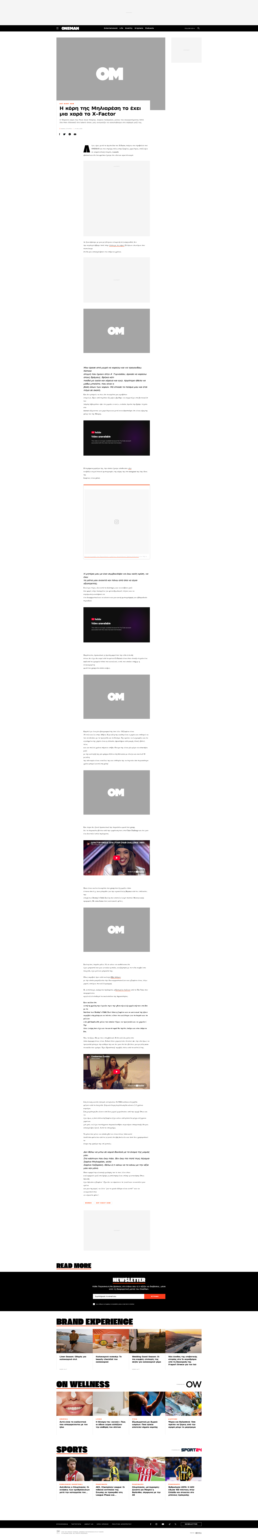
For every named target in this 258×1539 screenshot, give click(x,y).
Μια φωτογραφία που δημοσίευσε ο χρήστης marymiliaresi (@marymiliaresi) (111, 556)
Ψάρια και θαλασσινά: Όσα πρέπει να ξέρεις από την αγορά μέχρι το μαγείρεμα (182, 1424)
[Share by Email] (75, 134)
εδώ (129, 468)
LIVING (99, 1419)
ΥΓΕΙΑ (134, 1419)
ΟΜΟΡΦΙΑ (64, 1419)
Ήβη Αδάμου (116, 977)
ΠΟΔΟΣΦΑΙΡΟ (101, 1484)
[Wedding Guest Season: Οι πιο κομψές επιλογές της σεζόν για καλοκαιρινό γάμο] (147, 1341)
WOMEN (88, 1203)
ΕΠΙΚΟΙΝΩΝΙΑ (62, 1524)
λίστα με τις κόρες (116, 245)
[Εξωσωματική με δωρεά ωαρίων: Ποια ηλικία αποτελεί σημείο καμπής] (147, 1404)
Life (121, 28)
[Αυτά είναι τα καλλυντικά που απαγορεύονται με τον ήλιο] (74, 1404)
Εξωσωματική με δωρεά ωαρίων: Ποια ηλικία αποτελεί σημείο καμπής (145, 1424)
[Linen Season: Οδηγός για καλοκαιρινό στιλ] (74, 1341)
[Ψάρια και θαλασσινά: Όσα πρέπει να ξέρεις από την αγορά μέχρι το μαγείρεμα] (183, 1404)
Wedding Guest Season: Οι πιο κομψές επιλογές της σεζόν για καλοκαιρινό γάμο (146, 1359)
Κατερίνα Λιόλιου (122, 990)
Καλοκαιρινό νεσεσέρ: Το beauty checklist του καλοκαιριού (109, 1359)
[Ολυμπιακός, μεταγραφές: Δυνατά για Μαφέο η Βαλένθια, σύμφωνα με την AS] (147, 1469)
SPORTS (71, 1450)
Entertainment (111, 28)
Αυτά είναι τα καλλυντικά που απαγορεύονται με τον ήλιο (74, 1424)
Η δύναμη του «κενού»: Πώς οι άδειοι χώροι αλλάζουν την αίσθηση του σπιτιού (110, 1424)
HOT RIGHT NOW (67, 103)
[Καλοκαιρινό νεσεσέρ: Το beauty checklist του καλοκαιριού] (111, 1341)
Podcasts (149, 28)
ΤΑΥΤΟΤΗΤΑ (76, 1524)
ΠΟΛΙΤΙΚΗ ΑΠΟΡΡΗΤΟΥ (122, 1524)
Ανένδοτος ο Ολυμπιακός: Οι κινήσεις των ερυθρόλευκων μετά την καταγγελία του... (75, 1489)
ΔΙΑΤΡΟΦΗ (172, 1419)
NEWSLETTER (191, 1524)
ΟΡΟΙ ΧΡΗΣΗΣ (103, 1524)
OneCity (129, 28)
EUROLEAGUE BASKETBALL (71, 1484)
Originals (139, 28)
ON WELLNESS (83, 1385)
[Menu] (57, 28)
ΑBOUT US (89, 1524)
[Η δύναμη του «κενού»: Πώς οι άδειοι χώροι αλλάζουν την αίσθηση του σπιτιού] (111, 1404)
